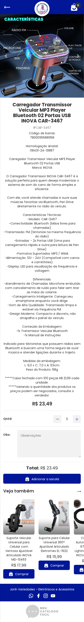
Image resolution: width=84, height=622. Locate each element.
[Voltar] (6, 7)
